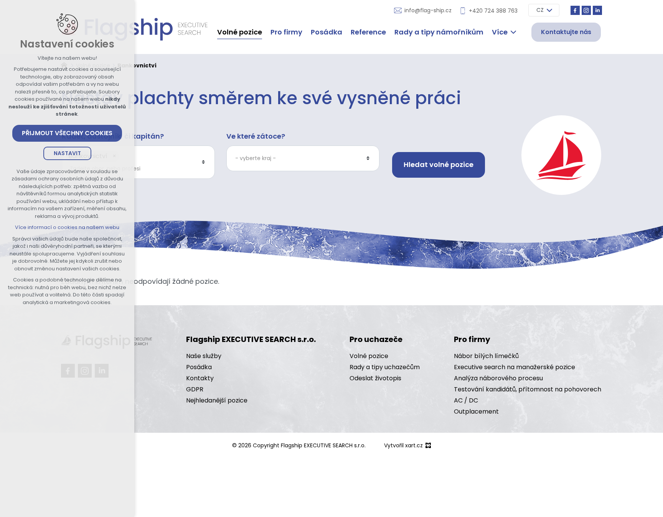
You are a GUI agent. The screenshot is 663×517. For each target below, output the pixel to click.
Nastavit (67, 153)
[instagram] (586, 10)
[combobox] (134, 169)
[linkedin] (597, 10)
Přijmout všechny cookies (67, 133)
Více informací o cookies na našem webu (67, 227)
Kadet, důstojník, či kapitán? (113, 136)
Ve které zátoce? (255, 136)
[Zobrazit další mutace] (549, 10)
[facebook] (575, 10)
